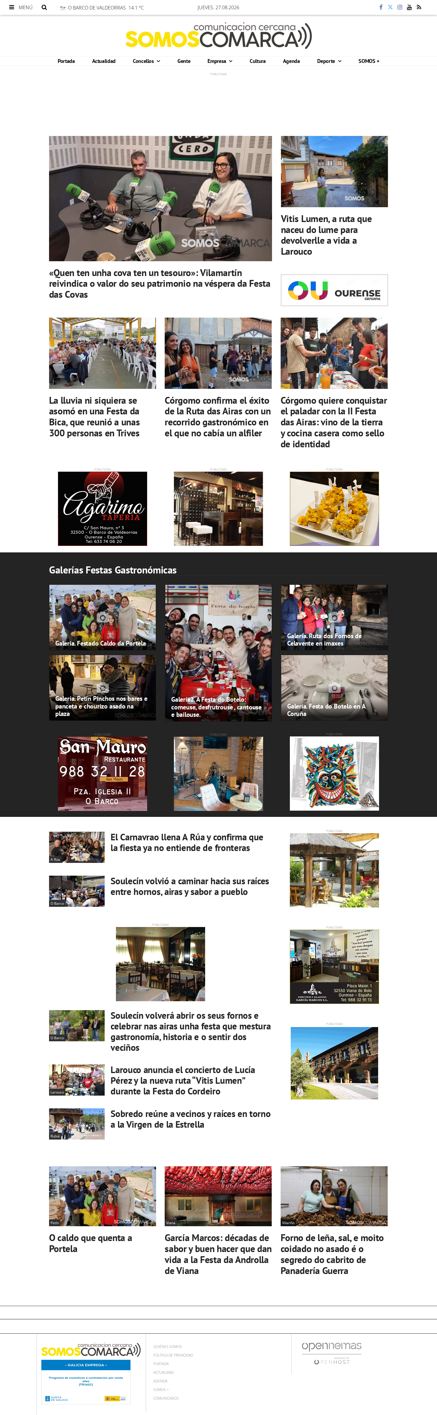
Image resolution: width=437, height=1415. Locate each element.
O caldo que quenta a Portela (90, 1243)
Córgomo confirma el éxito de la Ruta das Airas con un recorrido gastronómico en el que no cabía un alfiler (218, 416)
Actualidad (104, 61)
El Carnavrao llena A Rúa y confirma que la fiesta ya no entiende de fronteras (187, 842)
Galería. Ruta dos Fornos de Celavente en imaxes (324, 639)
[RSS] (419, 7)
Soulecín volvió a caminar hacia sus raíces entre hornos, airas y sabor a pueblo (190, 886)
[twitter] (390, 7)
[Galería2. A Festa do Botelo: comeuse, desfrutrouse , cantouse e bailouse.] (218, 653)
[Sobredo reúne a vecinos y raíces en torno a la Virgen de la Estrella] (77, 1124)
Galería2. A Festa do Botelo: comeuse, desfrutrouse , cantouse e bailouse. (216, 707)
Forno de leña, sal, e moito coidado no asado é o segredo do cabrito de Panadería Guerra (332, 1253)
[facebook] (381, 7)
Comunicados (166, 1398)
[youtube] (409, 7)
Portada (66, 61)
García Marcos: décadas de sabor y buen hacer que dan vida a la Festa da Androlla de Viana (218, 1253)
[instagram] (400, 7)
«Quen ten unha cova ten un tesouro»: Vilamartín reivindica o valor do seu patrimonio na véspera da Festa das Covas (160, 283)
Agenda (291, 61)
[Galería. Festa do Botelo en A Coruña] (334, 687)
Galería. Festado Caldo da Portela (100, 643)
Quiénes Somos (167, 1346)
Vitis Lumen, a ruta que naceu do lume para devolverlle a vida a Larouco (326, 234)
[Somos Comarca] (218, 35)
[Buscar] (44, 7)
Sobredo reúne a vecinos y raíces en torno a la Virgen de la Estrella (191, 1118)
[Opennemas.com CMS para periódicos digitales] (331, 1353)
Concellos (144, 61)
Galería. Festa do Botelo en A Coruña (326, 710)
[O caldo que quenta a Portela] (102, 1196)
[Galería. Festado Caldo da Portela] (102, 617)
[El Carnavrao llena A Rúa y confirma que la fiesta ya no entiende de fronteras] (77, 847)
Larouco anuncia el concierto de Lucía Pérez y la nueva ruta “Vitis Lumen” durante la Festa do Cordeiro (183, 1080)
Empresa (217, 61)
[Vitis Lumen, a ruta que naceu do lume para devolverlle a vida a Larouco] (334, 171)
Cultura (257, 61)
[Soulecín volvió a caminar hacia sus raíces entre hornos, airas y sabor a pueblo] (77, 891)
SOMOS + (369, 61)
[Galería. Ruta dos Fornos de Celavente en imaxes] (334, 617)
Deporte (327, 61)
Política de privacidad (173, 1355)
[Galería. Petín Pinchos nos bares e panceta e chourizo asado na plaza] (102, 687)
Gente (183, 61)
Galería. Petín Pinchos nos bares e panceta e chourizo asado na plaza (101, 706)
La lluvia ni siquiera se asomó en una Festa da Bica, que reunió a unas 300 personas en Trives (94, 416)
